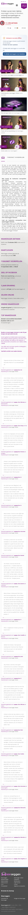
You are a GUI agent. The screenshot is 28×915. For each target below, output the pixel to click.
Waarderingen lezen (6, 113)
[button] (17, 5)
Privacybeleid (4, 886)
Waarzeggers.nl (5, 905)
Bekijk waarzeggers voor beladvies (15, 54)
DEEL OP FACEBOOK (9, 272)
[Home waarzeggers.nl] (11, 874)
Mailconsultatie (4, 881)
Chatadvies (16, 879)
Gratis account (4, 882)
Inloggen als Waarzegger (19, 898)
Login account (17, 882)
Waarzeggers (4, 877)
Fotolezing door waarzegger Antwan (10, 93)
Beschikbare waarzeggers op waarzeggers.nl (12, 75)
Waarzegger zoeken (18, 877)
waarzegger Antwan (13, 371)
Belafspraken (17, 881)
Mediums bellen (4, 879)
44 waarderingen (5, 322)
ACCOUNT (24, 5)
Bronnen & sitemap (7, 891)
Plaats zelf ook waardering (8, 131)
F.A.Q (2, 884)
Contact (15, 884)
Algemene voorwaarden (19, 886)
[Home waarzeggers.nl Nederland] (7, 3)
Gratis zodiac (4, 151)
